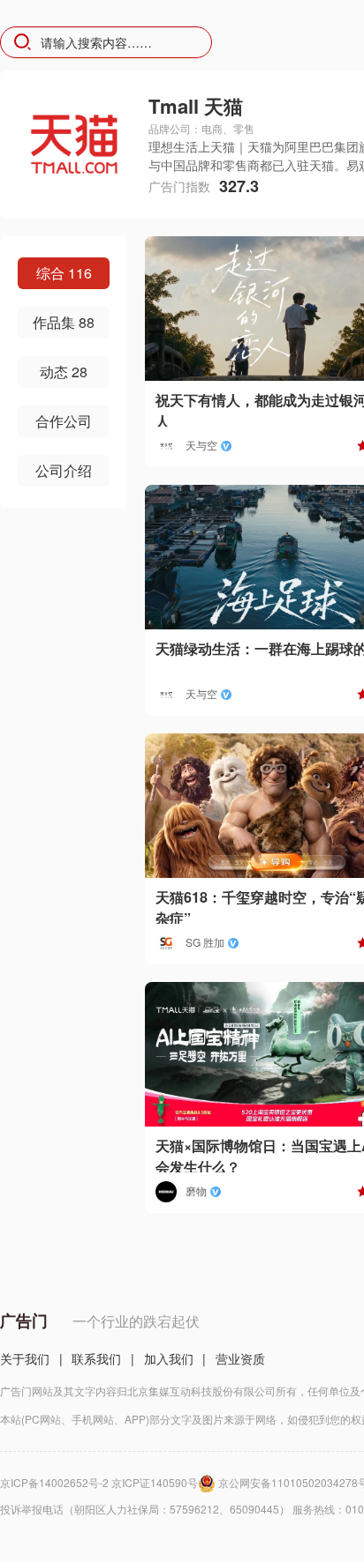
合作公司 (63, 421)
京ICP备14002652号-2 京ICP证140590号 (99, 1482)
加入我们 (168, 1358)
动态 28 (63, 371)
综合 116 (64, 273)
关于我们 (24, 1358)
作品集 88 (64, 322)
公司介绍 (63, 470)
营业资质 (240, 1358)
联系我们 (96, 1358)
